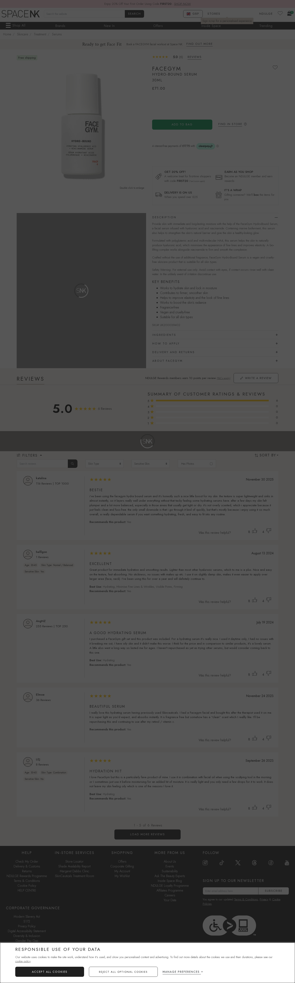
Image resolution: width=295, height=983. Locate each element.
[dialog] (147, 963)
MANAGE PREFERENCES (181, 972)
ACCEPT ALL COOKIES (49, 972)
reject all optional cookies (123, 972)
